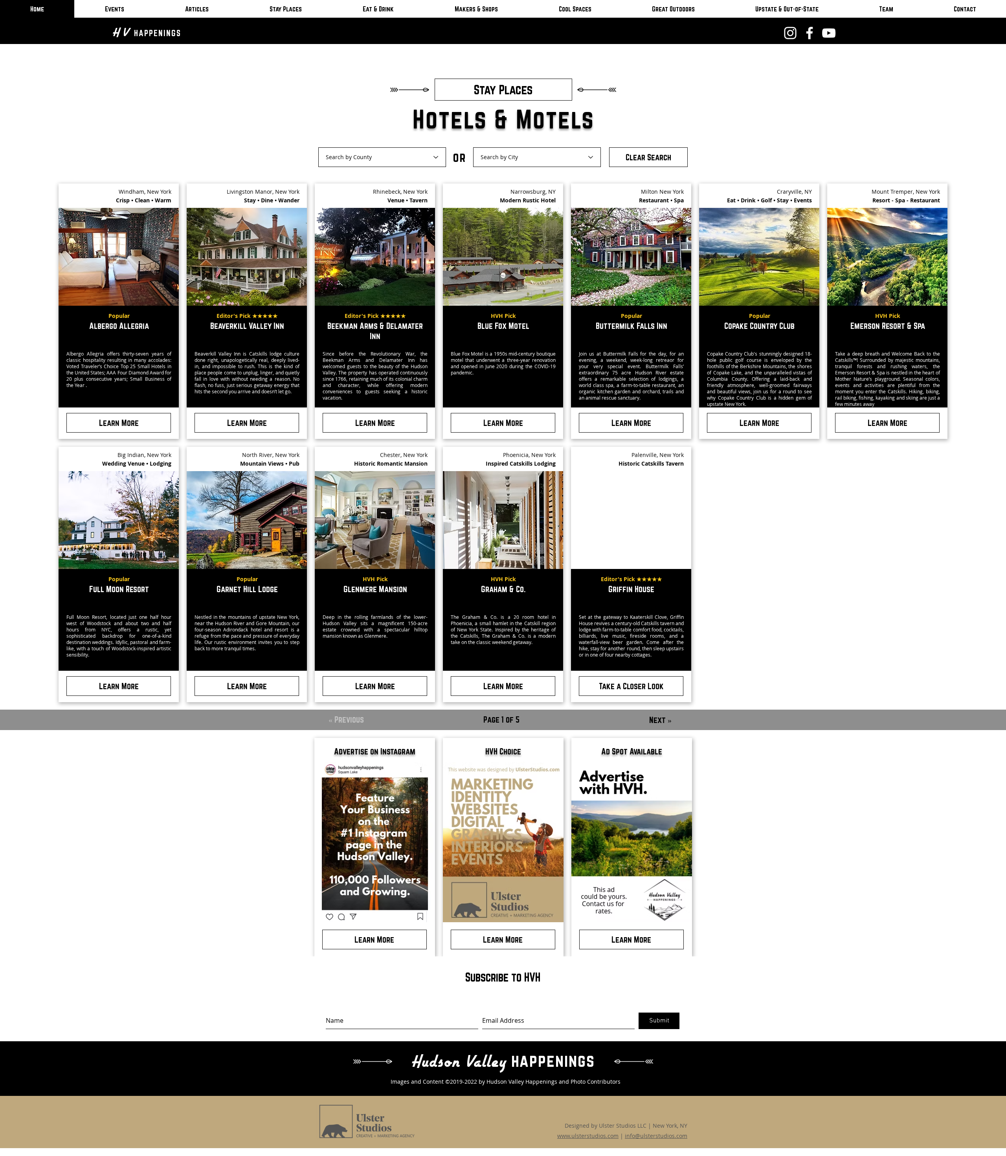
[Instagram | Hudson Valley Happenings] (790, 33)
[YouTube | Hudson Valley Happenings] (829, 33)
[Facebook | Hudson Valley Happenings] (809, 33)
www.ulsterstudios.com (588, 1135)
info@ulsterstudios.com (656, 1135)
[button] (631, 686)
